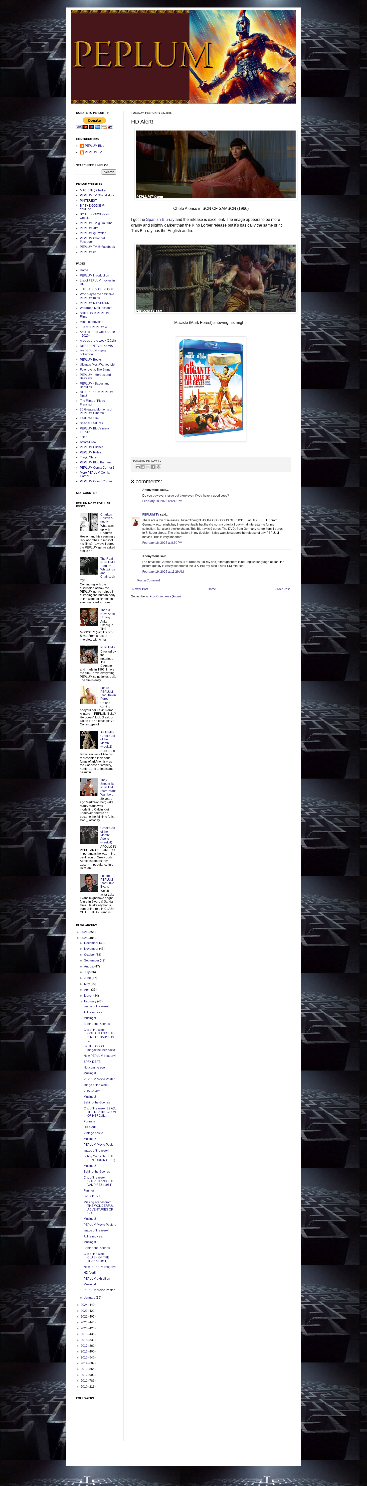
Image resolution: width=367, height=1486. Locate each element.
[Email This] (138, 466)
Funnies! (89, 1190)
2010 (84, 1386)
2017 (84, 1346)
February (90, 1001)
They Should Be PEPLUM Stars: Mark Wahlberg (108, 787)
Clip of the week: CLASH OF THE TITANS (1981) (96, 1257)
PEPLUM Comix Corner (96, 481)
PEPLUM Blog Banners (96, 462)
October (90, 954)
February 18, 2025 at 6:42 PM (162, 501)
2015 (84, 1357)
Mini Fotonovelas (91, 322)
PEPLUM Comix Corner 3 (97, 467)
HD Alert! (90, 1127)
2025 (84, 938)
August (89, 966)
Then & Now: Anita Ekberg (107, 613)
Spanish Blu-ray (160, 219)
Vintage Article (93, 1133)
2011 (84, 1380)
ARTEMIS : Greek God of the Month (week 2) (107, 740)
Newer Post (140, 589)
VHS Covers (92, 1091)
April (87, 989)
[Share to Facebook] (153, 466)
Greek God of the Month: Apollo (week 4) (107, 835)
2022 (84, 1316)
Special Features (91, 423)
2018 (84, 1340)
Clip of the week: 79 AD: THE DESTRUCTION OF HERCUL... (100, 1112)
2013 (84, 1369)
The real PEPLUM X (93, 327)
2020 (84, 1328)
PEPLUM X (108, 647)
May (87, 984)
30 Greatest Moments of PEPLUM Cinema (96, 411)
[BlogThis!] (142, 466)
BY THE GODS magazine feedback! (99, 1048)
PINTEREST (88, 200)
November (91, 948)
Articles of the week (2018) (98, 340)
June (88, 978)
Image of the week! (96, 1006)
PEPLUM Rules (90, 452)
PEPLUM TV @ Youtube (96, 223)
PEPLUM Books (91, 359)
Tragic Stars (88, 457)
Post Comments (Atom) (165, 596)
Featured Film (89, 418)
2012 (84, 1375)
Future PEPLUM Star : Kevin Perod (108, 693)
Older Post (282, 589)
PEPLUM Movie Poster (99, 1079)
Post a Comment (148, 580)
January (90, 1297)
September (92, 960)
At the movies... (94, 1012)
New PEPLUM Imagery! (100, 1056)
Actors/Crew (88, 442)
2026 (84, 932)
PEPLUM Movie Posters (100, 1224)
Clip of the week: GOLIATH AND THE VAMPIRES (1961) (99, 1181)
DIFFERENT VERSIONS (96, 346)
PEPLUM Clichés (91, 447)
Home (212, 589)
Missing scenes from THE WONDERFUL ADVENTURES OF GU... (99, 1208)
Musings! (90, 1018)
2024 (84, 1305)
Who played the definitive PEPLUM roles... (97, 295)
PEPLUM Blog (94, 145)
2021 (84, 1322)
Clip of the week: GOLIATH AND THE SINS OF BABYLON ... (99, 1035)
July (87, 972)
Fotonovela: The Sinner (96, 369)
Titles (83, 437)
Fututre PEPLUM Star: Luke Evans (107, 881)
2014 (84, 1363)
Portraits (89, 1121)
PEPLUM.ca (88, 252)
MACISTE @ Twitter (93, 190)
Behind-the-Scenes (97, 1024)
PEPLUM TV (150, 514)
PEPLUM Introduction (94, 275)
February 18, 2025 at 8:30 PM (162, 542)
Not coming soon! (95, 1067)
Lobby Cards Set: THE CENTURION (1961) (99, 1158)
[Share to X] (147, 466)
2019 (84, 1334)
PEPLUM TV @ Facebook (97, 247)
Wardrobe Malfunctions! (96, 308)
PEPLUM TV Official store (97, 195)
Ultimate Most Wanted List (97, 364)
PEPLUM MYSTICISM (95, 303)
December (91, 943)
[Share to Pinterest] (158, 466)
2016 (84, 1351)
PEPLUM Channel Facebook (92, 240)
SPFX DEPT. (92, 1062)
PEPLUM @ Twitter (93, 233)
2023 (84, 1311)
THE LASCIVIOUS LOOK (97, 289)
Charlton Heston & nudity (106, 518)
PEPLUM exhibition (97, 1278)
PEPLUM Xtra (89, 228)
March (88, 995)
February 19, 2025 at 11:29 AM (163, 571)
